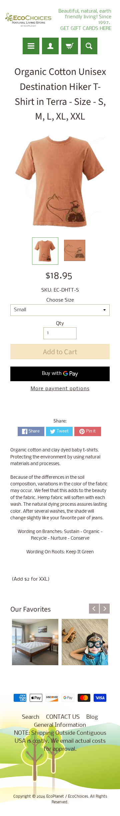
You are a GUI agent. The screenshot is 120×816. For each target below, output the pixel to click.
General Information (60, 725)
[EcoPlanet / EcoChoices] (28, 20)
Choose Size (60, 300)
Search (30, 717)
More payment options (60, 389)
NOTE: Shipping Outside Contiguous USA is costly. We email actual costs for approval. (60, 741)
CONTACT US (63, 717)
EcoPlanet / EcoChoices (67, 797)
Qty (60, 323)
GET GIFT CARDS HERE (85, 28)
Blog (92, 717)
